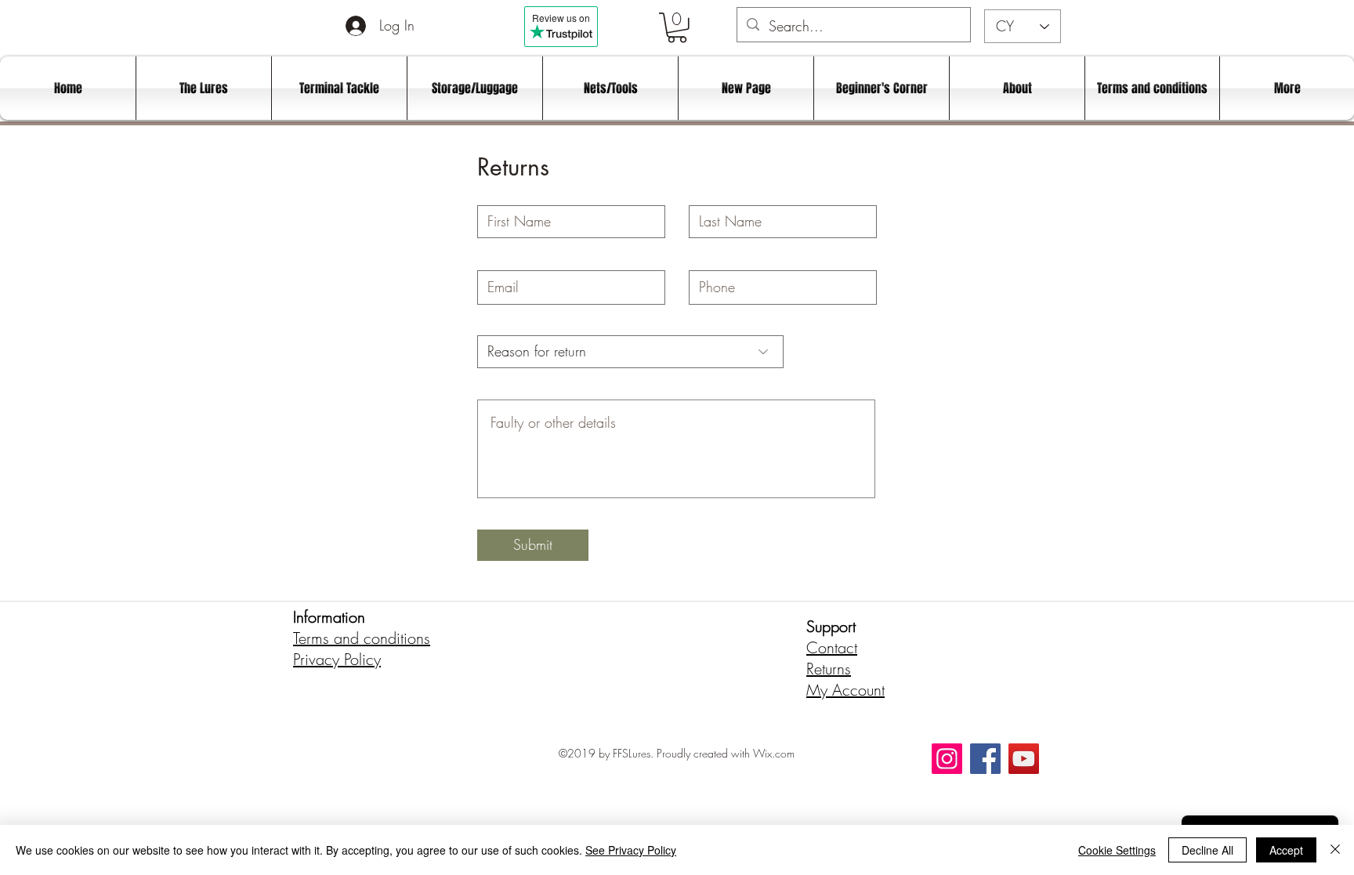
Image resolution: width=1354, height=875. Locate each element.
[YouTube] (1023, 758)
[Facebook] (985, 758)
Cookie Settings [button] (1117, 850)
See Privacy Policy (630, 850)
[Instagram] (947, 758)
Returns (828, 668)
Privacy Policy (337, 659)
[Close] (1335, 849)
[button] (677, 28)
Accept (1286, 850)
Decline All (1207, 850)
